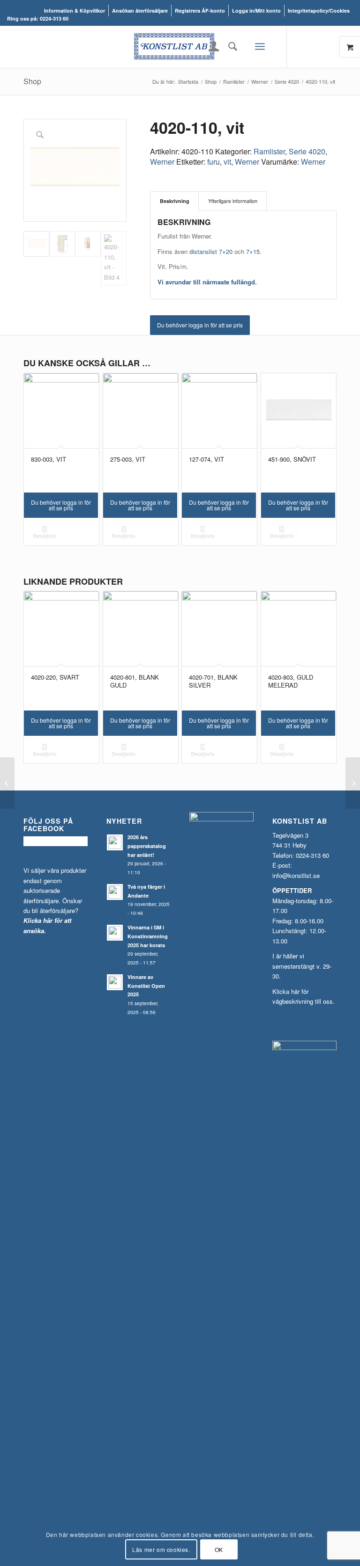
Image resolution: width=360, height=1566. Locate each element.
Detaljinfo (45, 535)
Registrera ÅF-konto (200, 10)
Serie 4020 (307, 151)
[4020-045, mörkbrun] (7, 783)
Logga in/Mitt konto (256, 10)
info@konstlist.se (296, 875)
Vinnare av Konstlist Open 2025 (146, 985)
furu (213, 161)
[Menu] (260, 46)
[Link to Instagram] (315, 47)
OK (219, 1549)
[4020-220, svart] (352, 783)
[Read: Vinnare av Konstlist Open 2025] (114, 982)
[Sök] (230, 46)
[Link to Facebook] (301, 47)
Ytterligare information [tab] (232, 200)
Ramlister (269, 151)
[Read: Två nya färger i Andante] (114, 892)
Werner (162, 161)
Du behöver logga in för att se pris (200, 325)
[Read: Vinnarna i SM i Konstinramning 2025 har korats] (114, 932)
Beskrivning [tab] (174, 200)
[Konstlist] (180, 47)
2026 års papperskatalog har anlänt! (147, 846)
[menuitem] (75, 10)
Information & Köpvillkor (74, 10)
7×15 (253, 251)
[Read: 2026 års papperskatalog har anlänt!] (114, 842)
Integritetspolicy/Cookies (319, 10)
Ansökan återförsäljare (140, 10)
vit (227, 161)
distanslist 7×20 (210, 251)
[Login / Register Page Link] (214, 47)
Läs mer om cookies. (161, 1549)
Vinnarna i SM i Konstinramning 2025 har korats (148, 936)
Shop (32, 81)
